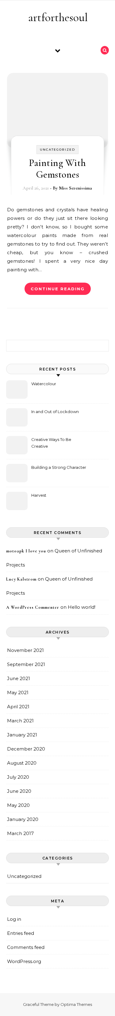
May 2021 (18, 692)
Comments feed (25, 947)
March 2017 (20, 833)
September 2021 (26, 664)
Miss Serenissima (75, 188)
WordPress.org (24, 961)
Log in (14, 919)
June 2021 (18, 678)
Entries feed (20, 933)
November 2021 (25, 650)
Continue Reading (58, 288)
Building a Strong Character (58, 467)
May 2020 (18, 805)
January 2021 (22, 735)
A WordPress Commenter (32, 607)
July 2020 (18, 777)
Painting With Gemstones (57, 168)
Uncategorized (57, 150)
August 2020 (21, 763)
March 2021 (20, 721)
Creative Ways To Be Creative (51, 443)
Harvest (38, 495)
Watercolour (43, 383)
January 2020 (22, 819)
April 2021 (18, 706)
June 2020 (19, 791)
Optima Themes (76, 1004)
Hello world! (81, 607)
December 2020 (26, 749)
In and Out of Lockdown (55, 411)
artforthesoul (58, 17)
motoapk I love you (26, 551)
